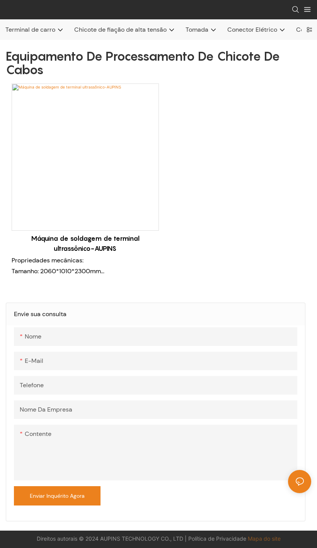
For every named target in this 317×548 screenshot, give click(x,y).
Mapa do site (264, 538)
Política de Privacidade (218, 538)
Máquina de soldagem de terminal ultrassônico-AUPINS (85, 243)
